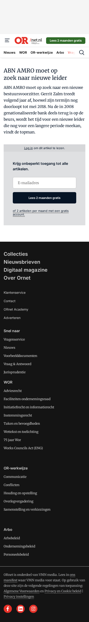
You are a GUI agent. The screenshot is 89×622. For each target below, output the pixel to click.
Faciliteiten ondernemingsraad (27, 399)
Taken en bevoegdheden (22, 423)
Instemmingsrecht (18, 415)
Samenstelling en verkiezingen (27, 509)
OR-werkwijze (16, 468)
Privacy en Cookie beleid (62, 591)
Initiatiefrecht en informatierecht (29, 407)
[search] (81, 52)
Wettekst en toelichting (21, 432)
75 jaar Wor (12, 440)
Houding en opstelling (20, 493)
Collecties (16, 254)
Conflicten (11, 485)
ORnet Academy (16, 309)
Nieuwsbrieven (22, 262)
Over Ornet (17, 278)
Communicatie (15, 477)
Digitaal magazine (25, 270)
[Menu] (7, 40)
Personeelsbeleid (16, 554)
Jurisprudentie (15, 372)
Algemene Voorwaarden (21, 591)
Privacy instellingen (19, 596)
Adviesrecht (13, 391)
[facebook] (8, 609)
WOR (8, 382)
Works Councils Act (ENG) (23, 448)
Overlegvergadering (18, 501)
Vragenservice (14, 339)
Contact (10, 301)
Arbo (8, 529)
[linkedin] (20, 609)
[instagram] (33, 609)
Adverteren (12, 318)
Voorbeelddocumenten (20, 356)
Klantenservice (15, 292)
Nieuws (9, 348)
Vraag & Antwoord (17, 364)
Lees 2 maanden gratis (66, 40)
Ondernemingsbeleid (19, 546)
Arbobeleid (12, 538)
